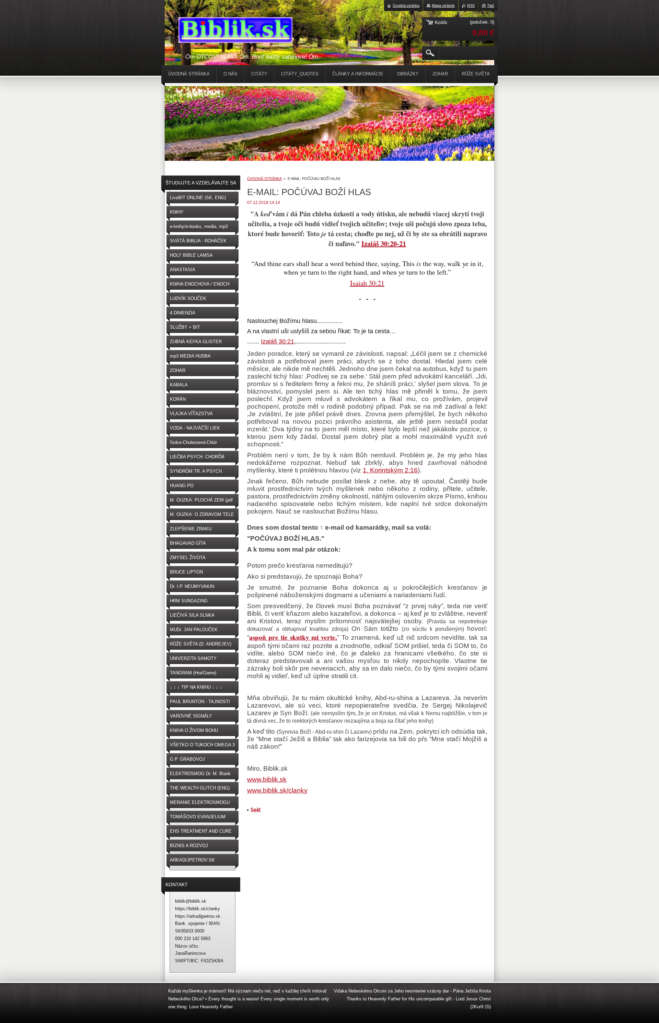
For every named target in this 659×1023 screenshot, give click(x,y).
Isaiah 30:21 (367, 283)
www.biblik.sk (267, 779)
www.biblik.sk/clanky (277, 790)
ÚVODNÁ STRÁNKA (264, 179)
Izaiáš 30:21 (277, 341)
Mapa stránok (443, 5)
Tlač (490, 5)
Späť (256, 809)
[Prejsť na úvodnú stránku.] (235, 31)
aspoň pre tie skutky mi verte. (293, 637)
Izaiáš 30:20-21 (383, 244)
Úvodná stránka (406, 5)
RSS (471, 5)
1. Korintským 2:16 (390, 470)
